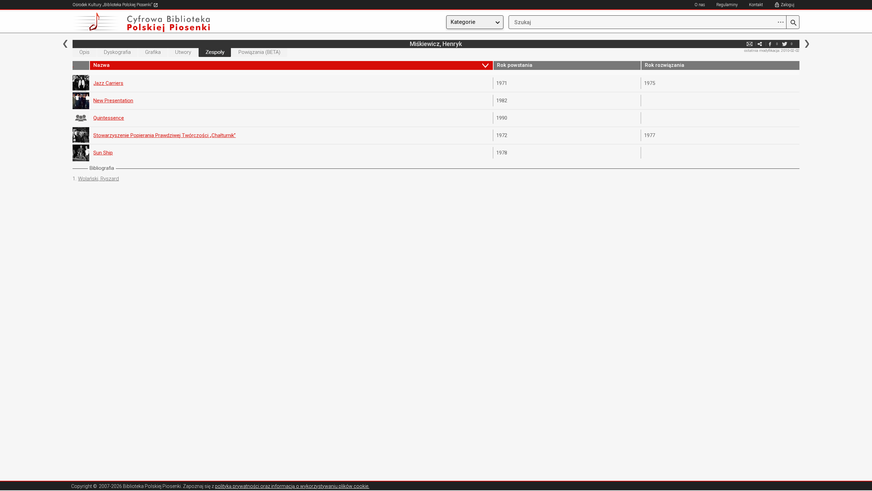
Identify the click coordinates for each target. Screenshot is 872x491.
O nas (700, 4)
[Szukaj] (792, 23)
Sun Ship (103, 153)
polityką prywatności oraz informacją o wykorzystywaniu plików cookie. (292, 486)
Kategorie (463, 22)
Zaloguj (787, 4)
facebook (770, 44)
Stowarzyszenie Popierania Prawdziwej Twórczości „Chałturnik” (164, 135)
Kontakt (756, 4)
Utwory (183, 52)
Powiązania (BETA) (259, 52)
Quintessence (108, 118)
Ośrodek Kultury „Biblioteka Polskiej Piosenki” (113, 4)
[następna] (807, 44)
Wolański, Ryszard (98, 179)
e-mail (749, 44)
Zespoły (214, 52)
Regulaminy (727, 4)
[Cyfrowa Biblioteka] (182, 22)
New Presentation (113, 101)
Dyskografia (117, 52)
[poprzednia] (65, 44)
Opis (84, 52)
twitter (784, 44)
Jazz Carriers (108, 83)
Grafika (153, 52)
